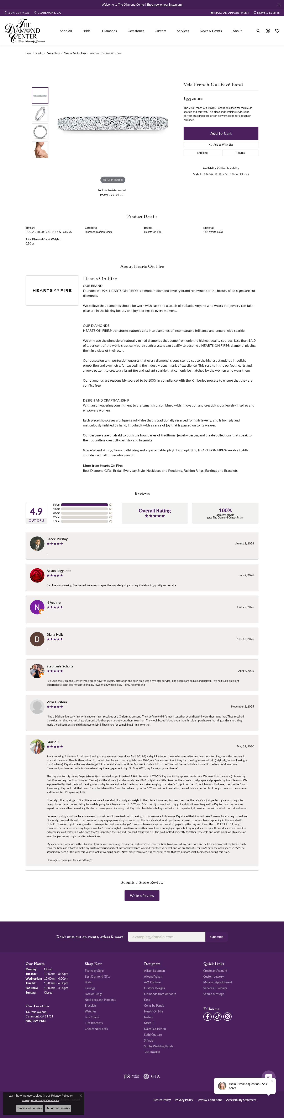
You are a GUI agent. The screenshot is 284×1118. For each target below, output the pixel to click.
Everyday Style (134, 470)
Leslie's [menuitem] (148, 1017)
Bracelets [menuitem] (90, 1005)
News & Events (211, 30)
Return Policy (162, 1100)
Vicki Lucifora (57, 701)
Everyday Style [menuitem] (94, 970)
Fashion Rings (53, 53)
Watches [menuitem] (90, 1011)
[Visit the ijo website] (132, 1076)
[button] (258, 31)
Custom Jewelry (213, 976)
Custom (160, 30)
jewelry (39, 53)
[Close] (279, 4)
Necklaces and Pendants (164, 470)
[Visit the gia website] (151, 1076)
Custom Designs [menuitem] (154, 988)
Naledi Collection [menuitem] (155, 1029)
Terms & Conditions (209, 1100)
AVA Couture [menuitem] (152, 982)
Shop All (66, 30)
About (237, 30)
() (110, 504)
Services (183, 30)
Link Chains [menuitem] (92, 1017)
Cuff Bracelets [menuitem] (94, 1023)
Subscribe (216, 937)
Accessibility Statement (241, 1100)
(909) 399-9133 (111, 195)
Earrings (211, 470)
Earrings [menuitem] (90, 988)
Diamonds (109, 30)
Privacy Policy (184, 1100)
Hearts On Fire (153, 231)
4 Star (56, 509)
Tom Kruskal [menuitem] (152, 1052)
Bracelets (231, 470)
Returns (240, 153)
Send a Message (213, 994)
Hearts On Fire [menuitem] (153, 1011)
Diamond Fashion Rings (75, 53)
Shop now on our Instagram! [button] (165, 4)
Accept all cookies (58, 1108)
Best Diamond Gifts (97, 470)
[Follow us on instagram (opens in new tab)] (227, 1016)
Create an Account (215, 970)
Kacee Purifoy (57, 538)
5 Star (56, 504)
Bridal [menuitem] (88, 982)
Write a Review (142, 895)
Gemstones (136, 30)
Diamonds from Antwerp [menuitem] (160, 994)
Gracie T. (53, 741)
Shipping (202, 153)
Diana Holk (55, 634)
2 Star (56, 517)
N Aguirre (54, 602)
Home (28, 53)
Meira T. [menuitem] (149, 1023)
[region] (113, 122)
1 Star (56, 521)
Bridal (87, 30)
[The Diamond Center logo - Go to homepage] (25, 30)
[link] (17, 12)
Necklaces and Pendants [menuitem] (100, 1000)
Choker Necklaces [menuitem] (96, 1029)
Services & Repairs (215, 988)
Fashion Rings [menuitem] (93, 994)
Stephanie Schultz (60, 666)
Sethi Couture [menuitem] (153, 1034)
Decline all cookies (29, 1108)
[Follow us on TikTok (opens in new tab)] (217, 1016)
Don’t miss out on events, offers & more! (90, 937)
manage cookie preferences (40, 1100)
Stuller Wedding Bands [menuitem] (158, 1046)
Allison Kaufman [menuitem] (154, 970)
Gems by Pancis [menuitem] (154, 1005)
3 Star (56, 513)
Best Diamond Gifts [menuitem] (97, 976)
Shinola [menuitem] (148, 1040)
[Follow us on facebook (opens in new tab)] (207, 1016)
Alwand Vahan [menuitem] (153, 976)
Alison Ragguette (59, 570)
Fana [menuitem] (147, 1000)
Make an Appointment (217, 982)
